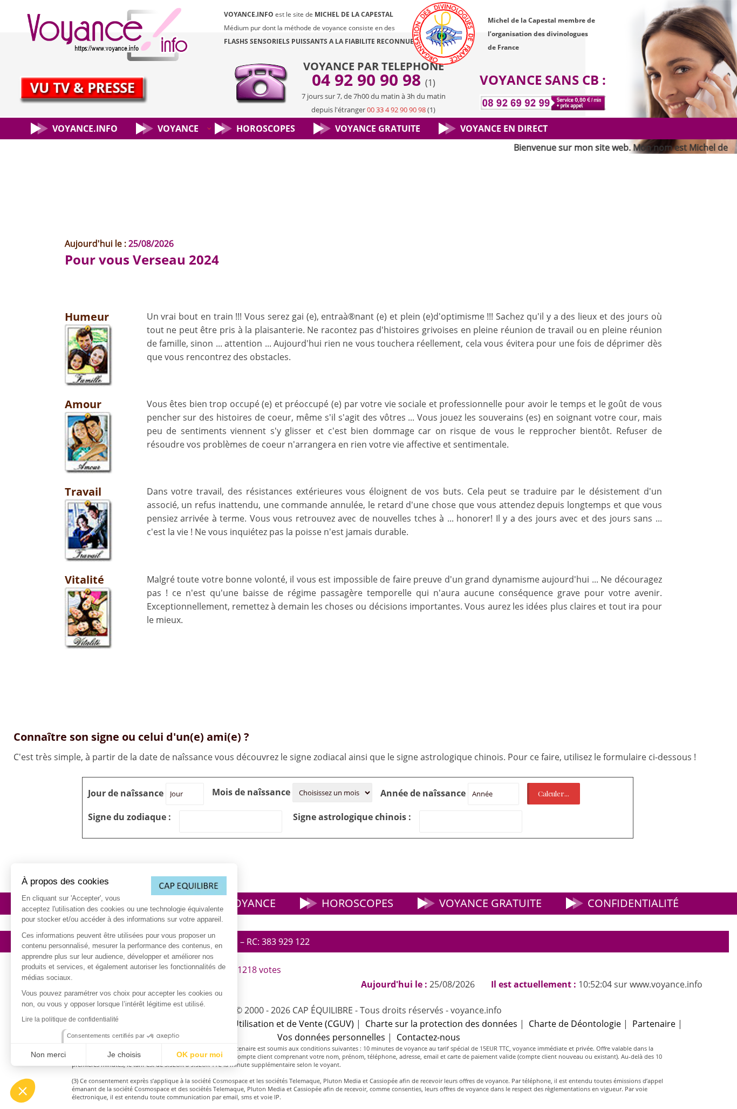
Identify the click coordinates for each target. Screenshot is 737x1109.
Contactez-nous (428, 1037)
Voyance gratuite (377, 128)
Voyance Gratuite (490, 903)
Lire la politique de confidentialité (70, 1019)
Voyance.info (85, 128)
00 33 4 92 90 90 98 (396, 109)
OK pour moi (199, 1054)
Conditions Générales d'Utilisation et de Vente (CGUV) (244, 1024)
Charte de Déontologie (575, 1024)
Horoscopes (265, 128)
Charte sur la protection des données (441, 1024)
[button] (23, 1091)
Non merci (48, 1054)
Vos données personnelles (331, 1037)
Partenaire (653, 1024)
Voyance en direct (504, 128)
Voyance (178, 128)
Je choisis (124, 1054)
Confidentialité (633, 903)
